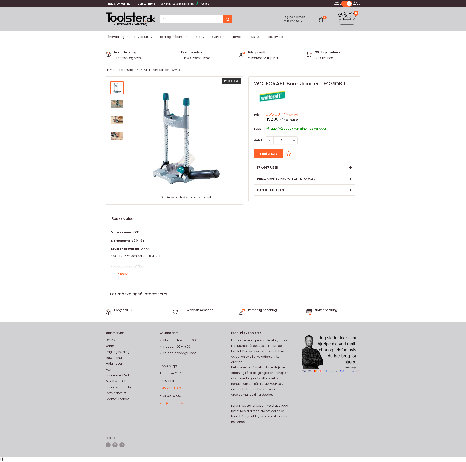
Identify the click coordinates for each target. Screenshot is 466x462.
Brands (236, 37)
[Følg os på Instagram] (115, 444)
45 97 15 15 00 (171, 388)
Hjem (109, 70)
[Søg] (227, 19)
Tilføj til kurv (269, 154)
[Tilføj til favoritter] (289, 154)
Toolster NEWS (145, 3)
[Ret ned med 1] (269, 140)
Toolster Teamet (117, 399)
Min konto (292, 21)
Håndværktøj (115, 37)
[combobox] (191, 19)
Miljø (198, 37)
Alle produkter (125, 70)
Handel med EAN (117, 375)
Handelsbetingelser (119, 387)
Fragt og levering (117, 352)
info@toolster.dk (171, 403)
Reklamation (114, 363)
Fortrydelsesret (116, 393)
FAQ (108, 369)
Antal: (258, 140)
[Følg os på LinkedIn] (122, 444)
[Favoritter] (321, 19)
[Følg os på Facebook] (108, 444)
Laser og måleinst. (171, 37)
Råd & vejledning (119, 3)
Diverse (216, 37)
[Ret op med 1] (293, 140)
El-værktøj (141, 37)
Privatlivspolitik (116, 381)
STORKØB (254, 37)
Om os (110, 340)
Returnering (114, 358)
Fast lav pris (275, 37)
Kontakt (111, 346)
